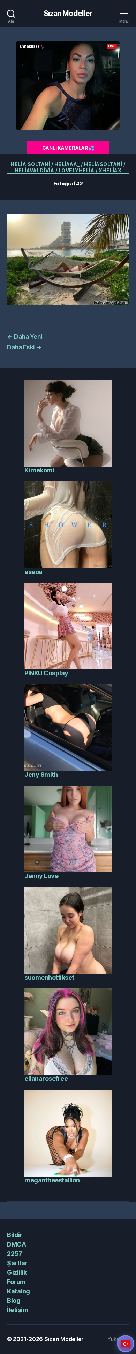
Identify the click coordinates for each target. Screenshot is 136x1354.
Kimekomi (39, 470)
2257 (14, 1253)
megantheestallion (52, 1180)
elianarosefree (46, 1078)
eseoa (33, 571)
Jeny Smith (41, 774)
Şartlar (17, 1263)
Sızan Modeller (68, 13)
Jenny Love (41, 875)
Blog (13, 1300)
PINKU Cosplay (46, 673)
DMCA (16, 1244)
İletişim (17, 1309)
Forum (16, 1281)
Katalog (18, 1291)
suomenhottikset (49, 977)
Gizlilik (17, 1272)
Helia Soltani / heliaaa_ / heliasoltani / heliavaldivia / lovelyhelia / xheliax (67, 167)
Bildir (14, 1235)
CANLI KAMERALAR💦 (68, 148)
